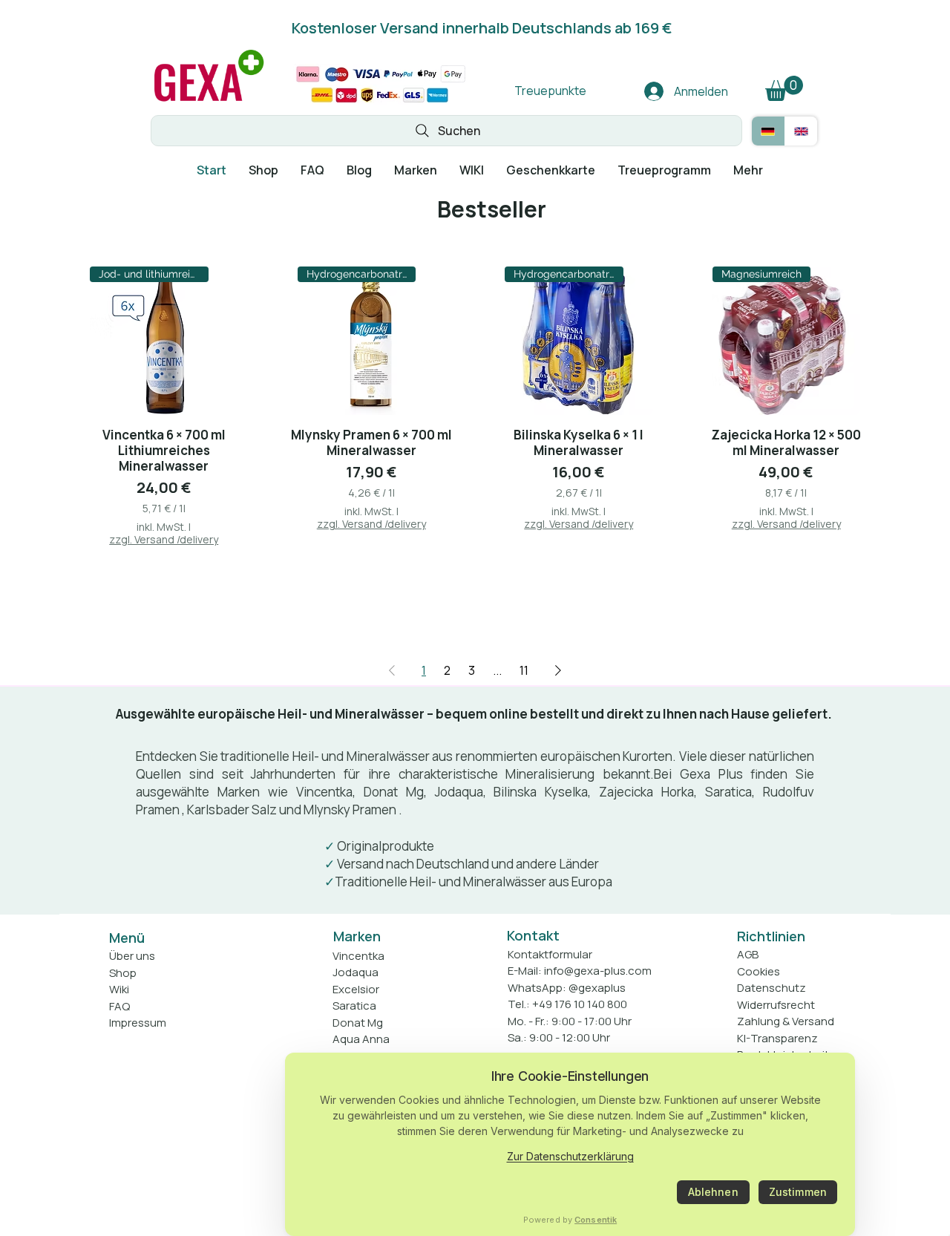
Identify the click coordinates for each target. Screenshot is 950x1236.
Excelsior (355, 989)
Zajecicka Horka (646, 791)
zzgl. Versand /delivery (163, 539)
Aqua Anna (361, 1039)
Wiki (119, 989)
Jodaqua (459, 791)
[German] (768, 131)
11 (524, 670)
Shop (123, 973)
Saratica (728, 791)
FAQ (119, 1006)
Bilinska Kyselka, (542, 791)
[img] (209, 102)
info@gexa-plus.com (598, 970)
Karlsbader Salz (232, 809)
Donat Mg (357, 1022)
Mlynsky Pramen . (353, 809)
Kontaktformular (550, 954)
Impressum (137, 1022)
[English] (801, 131)
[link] (784, 88)
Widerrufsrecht (776, 1005)
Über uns (132, 956)
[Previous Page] (392, 670)
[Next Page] (558, 670)
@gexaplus (597, 987)
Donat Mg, (395, 791)
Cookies (758, 971)
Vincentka (324, 791)
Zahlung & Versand (785, 1021)
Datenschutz (771, 987)
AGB (748, 954)
